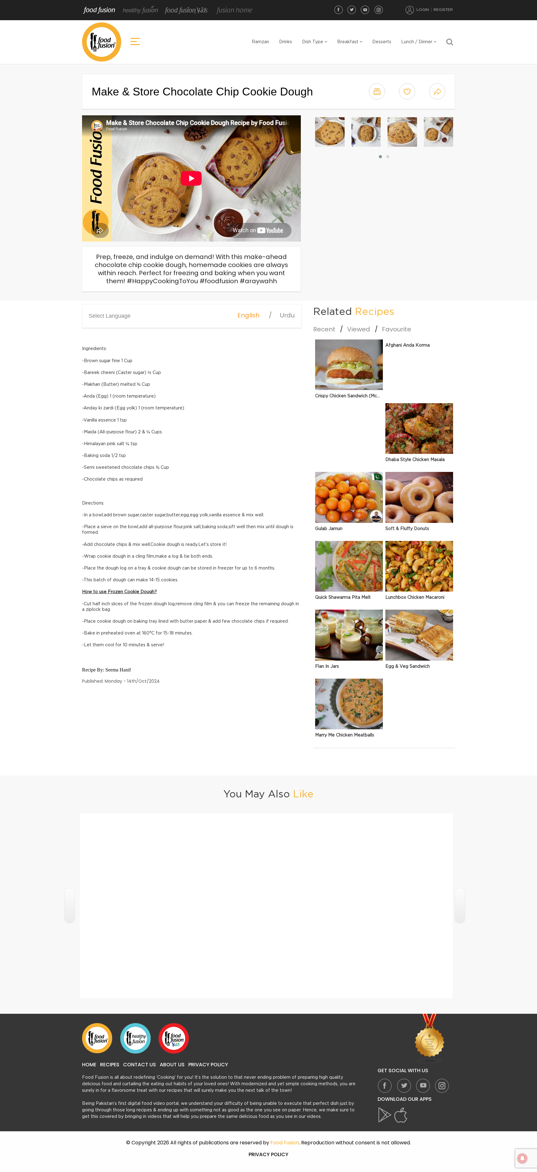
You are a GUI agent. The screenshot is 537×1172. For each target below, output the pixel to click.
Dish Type (313, 42)
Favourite (396, 329)
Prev (69, 905)
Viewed (358, 329)
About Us (172, 1064)
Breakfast (348, 42)
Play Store (385, 1115)
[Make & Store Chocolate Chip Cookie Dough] (330, 132)
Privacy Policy (208, 1064)
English (248, 315)
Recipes (109, 1064)
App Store (401, 1115)
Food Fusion (99, 10)
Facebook (338, 9)
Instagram (378, 9)
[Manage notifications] (522, 1158)
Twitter (351, 9)
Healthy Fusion (140, 10)
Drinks (285, 42)
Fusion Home (233, 10)
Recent (324, 329)
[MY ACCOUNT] (410, 10)
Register (443, 10)
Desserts (381, 42)
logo (101, 42)
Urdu (287, 315)
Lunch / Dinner (417, 42)
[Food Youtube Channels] (430, 1038)
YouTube (365, 9)
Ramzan (260, 42)
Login (422, 10)
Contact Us (139, 1064)
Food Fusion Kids (186, 10)
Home (89, 1064)
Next (460, 905)
